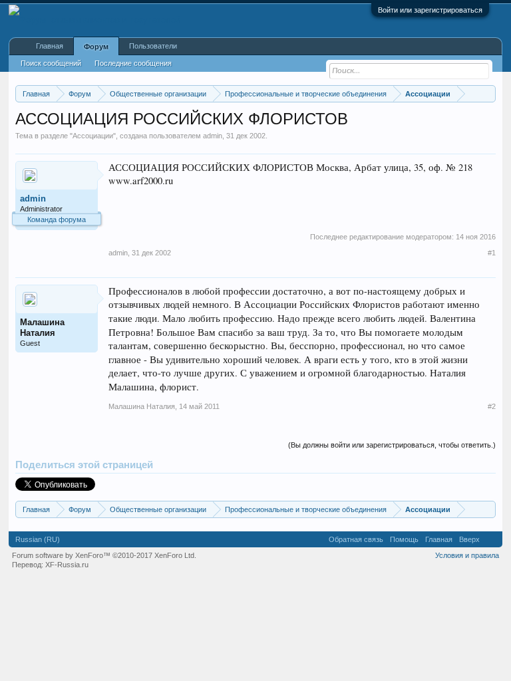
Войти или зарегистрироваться (430, 10)
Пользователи (153, 46)
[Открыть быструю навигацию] (487, 93)
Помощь (404, 539)
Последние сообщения (133, 63)
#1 (492, 253)
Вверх (469, 539)
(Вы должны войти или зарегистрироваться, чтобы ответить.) (392, 445)
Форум (96, 47)
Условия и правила (467, 555)
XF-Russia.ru (66, 565)
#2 (492, 406)
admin (212, 136)
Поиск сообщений (51, 63)
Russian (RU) (37, 539)
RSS (491, 539)
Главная (49, 46)
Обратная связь (356, 539)
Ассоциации (93, 136)
